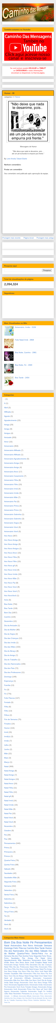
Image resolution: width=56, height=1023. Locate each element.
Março (6, 762)
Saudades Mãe (10, 877)
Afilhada (7, 412)
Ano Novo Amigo (11, 544)
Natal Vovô (8, 822)
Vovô (6, 929)
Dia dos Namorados (12, 664)
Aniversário (8, 446)
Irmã (6, 732)
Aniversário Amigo (11, 467)
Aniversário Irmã (11, 489)
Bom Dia (7, 613)
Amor (6, 442)
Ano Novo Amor (10, 553)
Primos (7, 856)
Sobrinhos (8, 903)
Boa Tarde (8, 608)
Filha (6, 707)
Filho (6, 711)
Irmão (6, 741)
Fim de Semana (10, 719)
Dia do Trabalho (10, 660)
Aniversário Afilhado (12, 455)
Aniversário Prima (11, 506)
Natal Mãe (8, 809)
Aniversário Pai (10, 501)
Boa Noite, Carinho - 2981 (25, 352)
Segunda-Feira (10, 882)
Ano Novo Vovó (10, 587)
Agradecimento (10, 420)
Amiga (6, 425)
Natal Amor (8, 783)
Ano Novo (8, 536)
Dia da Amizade (10, 625)
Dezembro (8, 621)
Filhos (6, 715)
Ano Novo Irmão (11, 574)
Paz (5, 839)
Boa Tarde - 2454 (22, 378)
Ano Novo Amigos (11, 548)
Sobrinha (8, 899)
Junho (6, 749)
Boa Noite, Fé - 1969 (23, 365)
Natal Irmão (9, 805)
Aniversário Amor (11, 472)
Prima (6, 848)
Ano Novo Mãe (10, 578)
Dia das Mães (9, 647)
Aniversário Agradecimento (15, 459)
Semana (7, 886)
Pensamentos (9, 843)
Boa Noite (8, 604)
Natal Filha (8, 788)
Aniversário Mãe (11, 497)
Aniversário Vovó (11, 527)
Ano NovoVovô (10, 595)
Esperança (8, 681)
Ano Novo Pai (9, 583)
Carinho (7, 617)
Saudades (8, 873)
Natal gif (7, 796)
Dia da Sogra (9, 634)
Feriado (7, 702)
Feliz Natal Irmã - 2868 (24, 340)
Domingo (8, 677)
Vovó (6, 924)
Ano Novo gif (9, 566)
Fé (5, 694)
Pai (5, 835)
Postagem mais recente (11, 238)
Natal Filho (8, 792)
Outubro (7, 830)
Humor (17, 97)
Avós (6, 600)
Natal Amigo (9, 775)
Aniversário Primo (11, 510)
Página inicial (29, 238)
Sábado (7, 869)
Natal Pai (8, 813)
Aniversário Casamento (13, 476)
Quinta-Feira (9, 865)
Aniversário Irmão (11, 493)
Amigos (7, 433)
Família (7, 685)
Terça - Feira (9, 907)
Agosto (7, 416)
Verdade (7, 920)
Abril (6, 408)
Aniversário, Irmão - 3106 (25, 327)
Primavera (8, 852)
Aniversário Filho (11, 484)
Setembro (8, 890)
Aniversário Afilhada (12, 450)
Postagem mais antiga (45, 238)
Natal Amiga (9, 771)
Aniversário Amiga (11, 463)
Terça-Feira (9, 912)
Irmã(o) (7, 736)
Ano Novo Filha (10, 557)
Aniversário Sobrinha (12, 514)
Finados (7, 724)
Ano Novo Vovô (10, 591)
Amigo (6, 429)
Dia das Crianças (11, 638)
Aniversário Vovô (11, 531)
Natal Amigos (9, 779)
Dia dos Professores (12, 672)
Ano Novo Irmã (10, 570)
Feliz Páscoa (9, 698)
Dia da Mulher (10, 630)
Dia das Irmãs (10, 642)
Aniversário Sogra (11, 523)
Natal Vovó (8, 818)
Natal (6, 766)
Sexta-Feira (9, 895)
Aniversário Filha (11, 480)
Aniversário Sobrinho (12, 519)
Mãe (6, 753)
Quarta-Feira (9, 860)
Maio (6, 758)
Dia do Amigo (9, 655)
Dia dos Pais (9, 668)
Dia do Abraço (10, 651)
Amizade (7, 437)
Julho (6, 745)
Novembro (8, 826)
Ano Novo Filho (10, 561)
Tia (5, 916)
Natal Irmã (8, 800)
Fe (5, 690)
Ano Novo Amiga (11, 540)
